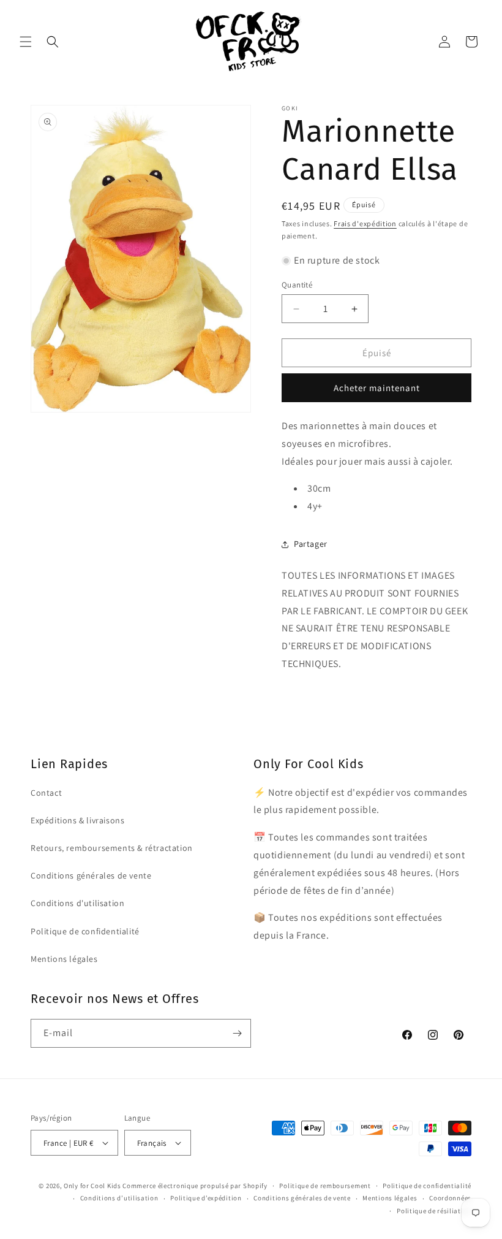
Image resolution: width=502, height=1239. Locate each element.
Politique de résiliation (434, 1211)
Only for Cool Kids (92, 1185)
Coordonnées (450, 1198)
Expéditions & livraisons (77, 820)
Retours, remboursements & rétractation (112, 847)
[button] (25, 41)
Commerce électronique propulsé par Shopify (194, 1185)
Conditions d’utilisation (119, 1198)
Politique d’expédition (205, 1198)
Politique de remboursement (324, 1185)
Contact (46, 792)
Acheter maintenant (377, 388)
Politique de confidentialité (85, 931)
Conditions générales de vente (91, 875)
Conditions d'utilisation (77, 903)
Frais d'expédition (365, 223)
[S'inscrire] (236, 1033)
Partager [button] (311, 543)
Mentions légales (64, 958)
